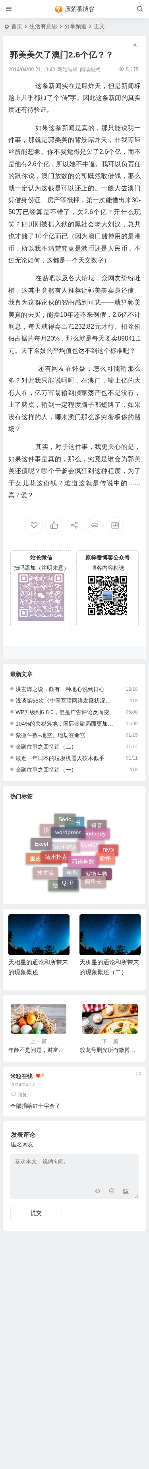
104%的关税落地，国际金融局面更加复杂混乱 (65, 723)
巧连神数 (83, 851)
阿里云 (93, 878)
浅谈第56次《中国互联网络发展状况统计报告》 (65, 700)
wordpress (68, 825)
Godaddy (94, 827)
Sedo (65, 818)
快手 (49, 834)
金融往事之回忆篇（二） (46, 746)
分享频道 (75, 26)
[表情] (111, 1192)
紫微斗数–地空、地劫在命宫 (50, 735)
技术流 (45, 870)
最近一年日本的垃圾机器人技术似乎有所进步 (65, 758)
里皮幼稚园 (44, 863)
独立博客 (63, 887)
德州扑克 (56, 847)
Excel (41, 841)
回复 (22, 1094)
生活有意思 (43, 26)
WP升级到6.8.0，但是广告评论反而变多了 (65, 712)
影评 (105, 853)
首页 (16, 26)
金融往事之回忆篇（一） (46, 769)
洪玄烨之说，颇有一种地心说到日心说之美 (65, 689)
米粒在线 (21, 1076)
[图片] (126, 1192)
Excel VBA (63, 857)
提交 (36, 1213)
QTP (68, 876)
